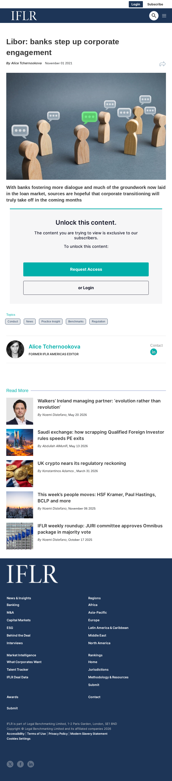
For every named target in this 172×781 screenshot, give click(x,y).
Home (92, 661)
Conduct (13, 321)
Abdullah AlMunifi (54, 446)
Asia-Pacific (97, 612)
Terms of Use (36, 733)
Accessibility (15, 733)
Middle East (97, 635)
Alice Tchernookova (54, 346)
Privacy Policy (58, 733)
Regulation (98, 321)
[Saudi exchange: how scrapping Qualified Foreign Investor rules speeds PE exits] (19, 442)
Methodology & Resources (108, 677)
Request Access (86, 269)
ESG (10, 627)
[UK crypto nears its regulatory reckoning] (19, 473)
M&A (10, 612)
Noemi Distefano (54, 415)
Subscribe (155, 4)
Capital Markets (19, 620)
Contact (94, 697)
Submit (93, 684)
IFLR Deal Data (17, 677)
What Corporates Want (24, 661)
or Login (86, 287)
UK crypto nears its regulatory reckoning (82, 463)
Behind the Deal (18, 635)
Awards (12, 697)
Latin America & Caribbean (108, 627)
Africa (92, 604)
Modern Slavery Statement (89, 733)
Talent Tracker (17, 669)
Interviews (15, 643)
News (29, 321)
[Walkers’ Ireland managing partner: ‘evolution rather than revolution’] (19, 411)
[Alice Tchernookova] (17, 349)
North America (99, 643)
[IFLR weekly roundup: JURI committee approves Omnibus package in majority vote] (19, 536)
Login (135, 4)
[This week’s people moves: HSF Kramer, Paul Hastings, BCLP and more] (19, 504)
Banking (13, 604)
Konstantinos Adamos (58, 471)
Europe (93, 620)
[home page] (29, 15)
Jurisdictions (98, 669)
